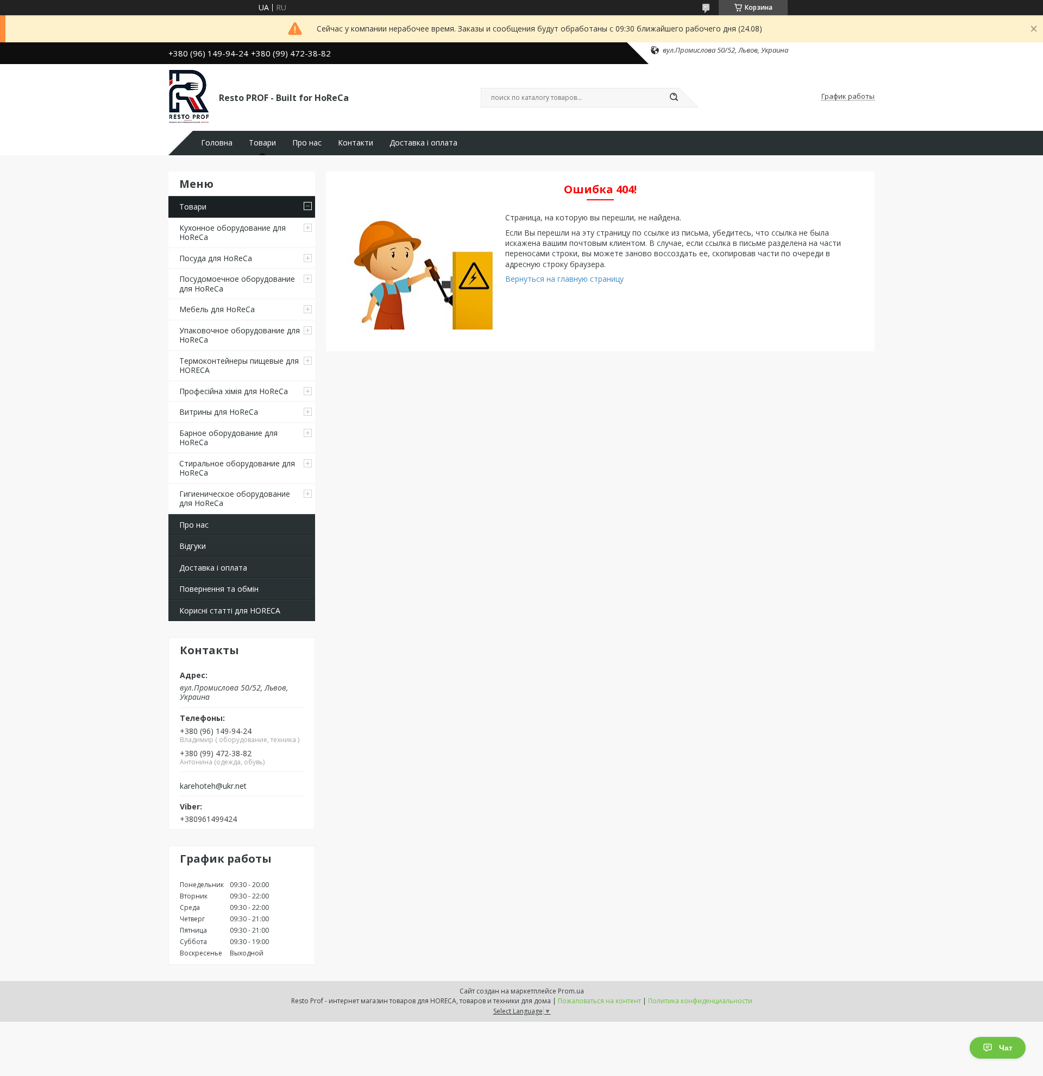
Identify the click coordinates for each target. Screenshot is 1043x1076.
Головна (217, 143)
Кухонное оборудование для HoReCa (232, 233)
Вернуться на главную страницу (564, 279)
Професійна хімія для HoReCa (233, 391)
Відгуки (192, 546)
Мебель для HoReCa (217, 309)
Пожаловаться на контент (599, 1000)
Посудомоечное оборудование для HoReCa (237, 284)
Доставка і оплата (423, 143)
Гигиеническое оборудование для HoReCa (234, 499)
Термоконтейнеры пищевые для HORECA (239, 366)
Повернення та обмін (219, 589)
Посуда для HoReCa (215, 258)
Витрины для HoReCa (218, 412)
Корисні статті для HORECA (229, 610)
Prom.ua (571, 991)
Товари (262, 143)
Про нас (307, 143)
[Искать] (673, 97)
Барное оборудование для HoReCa (228, 438)
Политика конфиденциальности (700, 1000)
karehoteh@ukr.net (213, 786)
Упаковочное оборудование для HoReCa (239, 335)
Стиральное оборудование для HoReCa (237, 468)
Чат (1006, 1047)
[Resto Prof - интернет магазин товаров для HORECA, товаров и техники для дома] (188, 96)
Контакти (355, 143)
